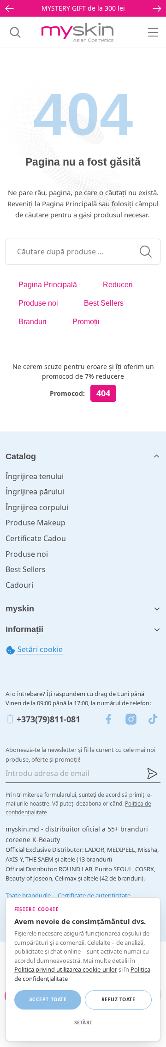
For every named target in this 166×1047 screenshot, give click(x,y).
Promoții (86, 322)
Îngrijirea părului (35, 492)
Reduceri (118, 285)
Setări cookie (39, 649)
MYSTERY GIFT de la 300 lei (83, 8)
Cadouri (19, 585)
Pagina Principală (47, 285)
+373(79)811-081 (48, 719)
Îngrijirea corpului (37, 507)
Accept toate (47, 999)
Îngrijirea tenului (35, 476)
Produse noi (38, 303)
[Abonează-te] (152, 773)
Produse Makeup (35, 522)
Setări (83, 1022)
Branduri (32, 322)
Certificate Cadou (36, 538)
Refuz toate (118, 999)
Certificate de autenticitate (94, 895)
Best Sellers (104, 303)
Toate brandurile (28, 895)
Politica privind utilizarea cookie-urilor (65, 969)
